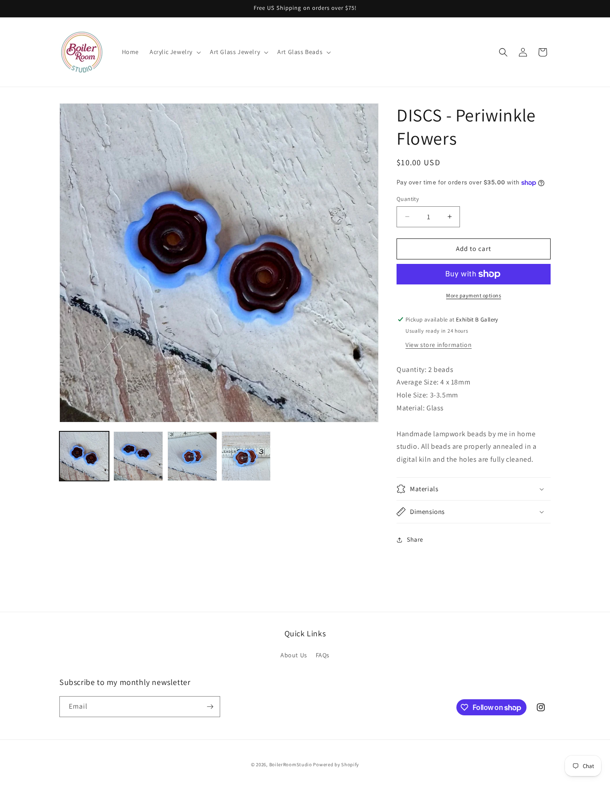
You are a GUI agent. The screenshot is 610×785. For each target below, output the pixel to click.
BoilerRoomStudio (290, 764)
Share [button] (415, 539)
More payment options (473, 295)
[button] (174, 51)
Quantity (408, 199)
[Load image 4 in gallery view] (246, 456)
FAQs (323, 655)
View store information (438, 345)
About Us (293, 655)
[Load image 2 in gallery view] (138, 456)
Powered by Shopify (336, 764)
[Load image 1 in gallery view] (84, 456)
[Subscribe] (210, 706)
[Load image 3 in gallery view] (192, 456)
